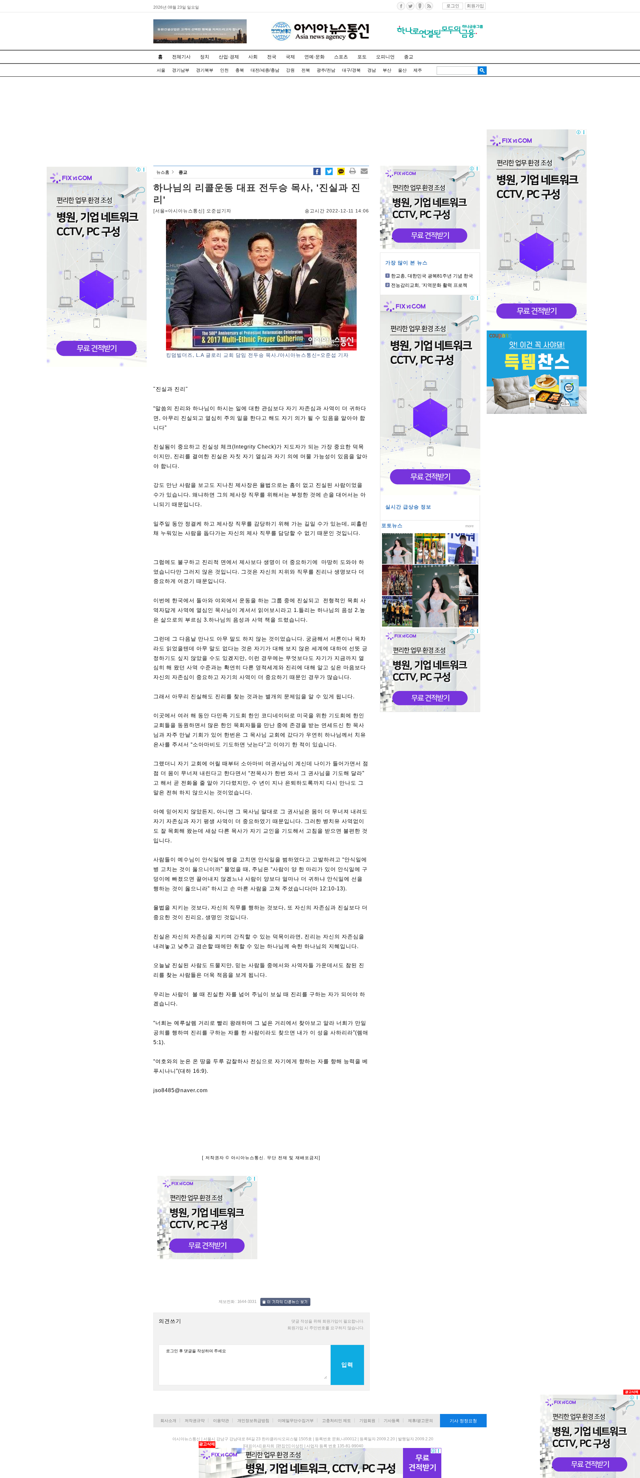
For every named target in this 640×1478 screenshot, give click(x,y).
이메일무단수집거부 (296, 1420)
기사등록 (392, 1420)
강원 (290, 70)
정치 (204, 56)
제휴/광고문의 (420, 1420)
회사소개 (168, 1420)
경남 (371, 70)
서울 (161, 70)
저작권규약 (195, 1420)
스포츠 (341, 56)
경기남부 (180, 70)
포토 (362, 56)
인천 (224, 70)
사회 (253, 56)
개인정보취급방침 (253, 1420)
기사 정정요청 (463, 1420)
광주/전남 (326, 70)
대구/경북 (351, 70)
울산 (402, 70)
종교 (408, 56)
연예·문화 (314, 56)
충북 (239, 70)
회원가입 (475, 5)
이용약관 (221, 1420)
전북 (305, 70)
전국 (271, 56)
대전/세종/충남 (265, 70)
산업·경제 (229, 56)
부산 (387, 70)
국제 (290, 56)
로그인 (452, 5)
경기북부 (204, 70)
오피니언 (385, 56)
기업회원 (367, 1420)
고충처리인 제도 (336, 1420)
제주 (417, 70)
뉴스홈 (162, 172)
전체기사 (181, 56)
